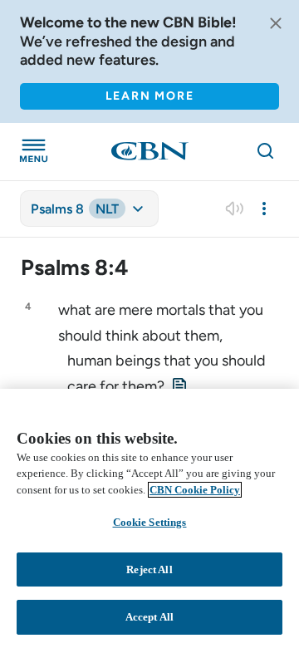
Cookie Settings (150, 522)
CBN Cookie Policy (195, 490)
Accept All (149, 617)
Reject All (149, 569)
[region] (149, 518)
